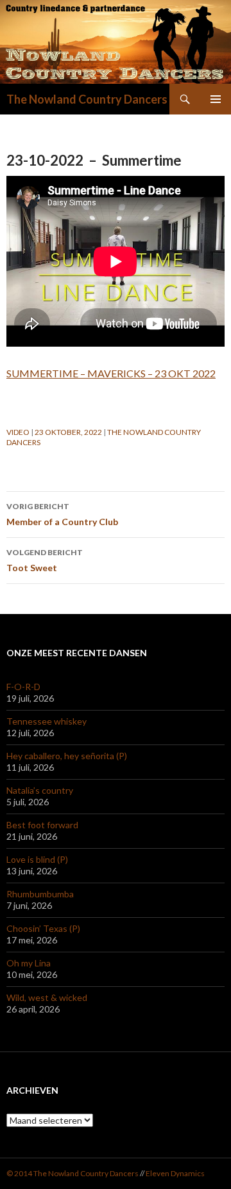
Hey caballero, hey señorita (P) (66, 755)
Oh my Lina (28, 962)
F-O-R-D (23, 686)
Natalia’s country (39, 790)
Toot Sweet (44, 560)
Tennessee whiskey (46, 721)
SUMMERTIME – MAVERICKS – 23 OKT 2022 (111, 373)
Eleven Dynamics (175, 1173)
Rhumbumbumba (40, 893)
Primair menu (215, 99)
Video (18, 432)
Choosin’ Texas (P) (43, 928)
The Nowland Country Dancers (86, 99)
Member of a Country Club (62, 514)
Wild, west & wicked (46, 997)
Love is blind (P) (37, 859)
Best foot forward (42, 824)
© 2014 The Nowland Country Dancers (73, 1173)
